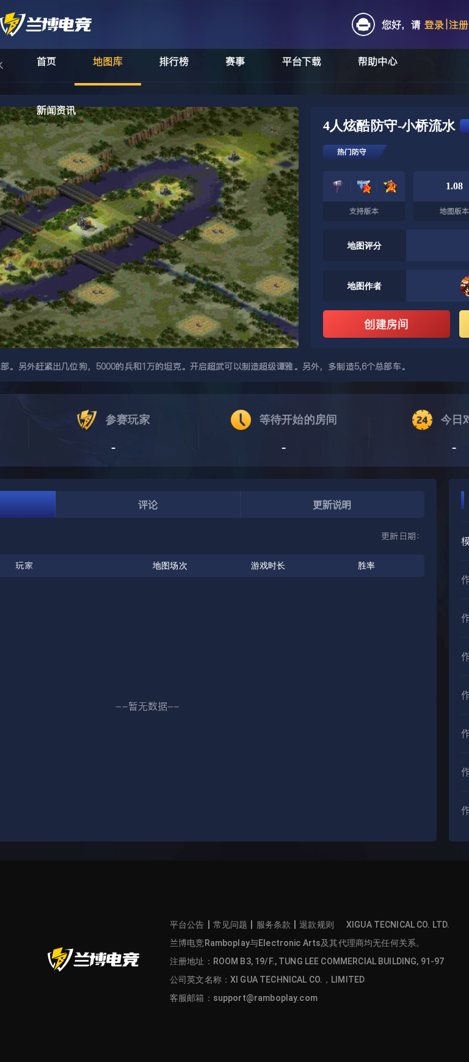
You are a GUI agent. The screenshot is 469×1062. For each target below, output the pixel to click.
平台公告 (187, 924)
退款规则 (316, 924)
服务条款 (273, 924)
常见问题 (230, 924)
